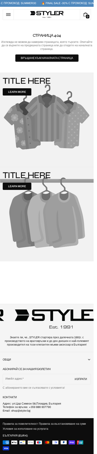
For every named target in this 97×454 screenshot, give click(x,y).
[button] (8, 14)
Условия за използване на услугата (25, 428)
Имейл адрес (13, 378)
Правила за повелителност (20, 423)
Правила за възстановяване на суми (62, 423)
